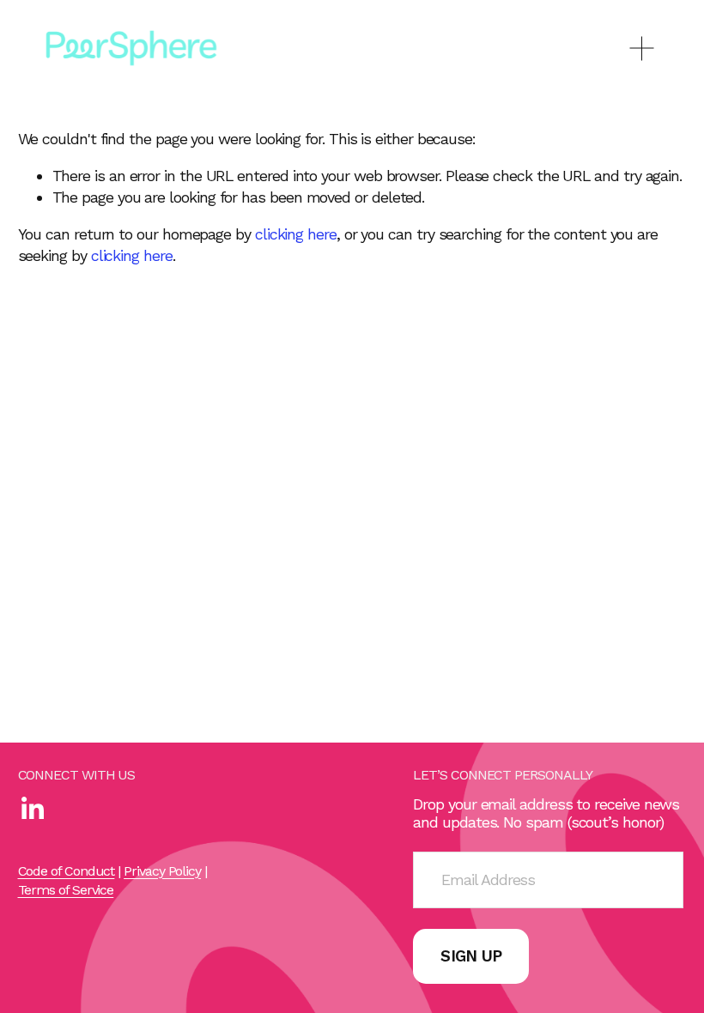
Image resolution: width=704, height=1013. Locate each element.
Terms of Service (66, 890)
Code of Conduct (66, 871)
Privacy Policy (162, 871)
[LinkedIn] (32, 808)
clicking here (296, 234)
